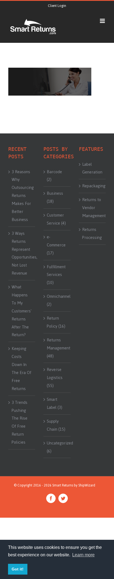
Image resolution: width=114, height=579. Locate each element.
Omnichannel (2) (57, 300)
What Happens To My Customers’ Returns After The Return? (22, 311)
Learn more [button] (83, 554)
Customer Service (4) (56, 219)
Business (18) (55, 197)
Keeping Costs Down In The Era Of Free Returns (21, 368)
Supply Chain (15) (56, 425)
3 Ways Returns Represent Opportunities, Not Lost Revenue (22, 253)
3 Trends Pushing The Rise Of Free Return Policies (19, 422)
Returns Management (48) (57, 348)
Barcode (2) (54, 176)
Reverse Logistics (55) (55, 377)
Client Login (57, 5)
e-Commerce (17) (56, 245)
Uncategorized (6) (57, 447)
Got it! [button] (18, 569)
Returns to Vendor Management (92, 208)
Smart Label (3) (54, 403)
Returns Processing (92, 233)
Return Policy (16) (56, 322)
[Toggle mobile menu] (103, 21)
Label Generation (92, 168)
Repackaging (92, 186)
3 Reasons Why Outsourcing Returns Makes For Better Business (22, 195)
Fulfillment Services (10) (56, 275)
